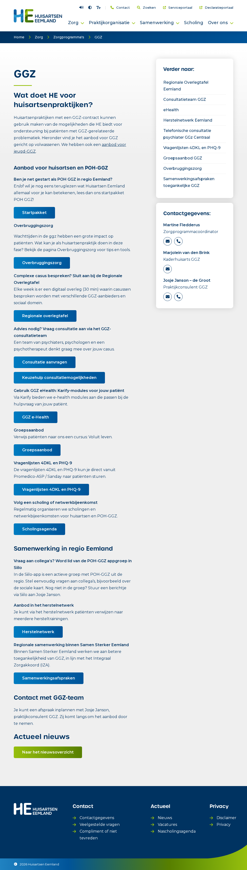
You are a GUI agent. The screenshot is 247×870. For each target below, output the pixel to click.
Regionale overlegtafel (45, 316)
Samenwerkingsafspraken (48, 678)
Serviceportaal (180, 7)
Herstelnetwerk (38, 632)
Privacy (224, 824)
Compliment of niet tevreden (98, 834)
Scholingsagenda (39, 529)
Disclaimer (226, 817)
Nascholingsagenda (177, 831)
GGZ (98, 37)
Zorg (39, 37)
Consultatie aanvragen (44, 362)
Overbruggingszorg (42, 262)
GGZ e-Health (35, 417)
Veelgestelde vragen (100, 824)
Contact (123, 7)
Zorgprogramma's (68, 37)
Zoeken (149, 7)
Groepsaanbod (37, 450)
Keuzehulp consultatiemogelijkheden (59, 377)
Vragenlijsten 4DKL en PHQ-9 (51, 489)
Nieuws (165, 817)
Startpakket (34, 212)
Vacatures (167, 824)
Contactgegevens (97, 817)
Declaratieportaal (219, 7)
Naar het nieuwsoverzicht (48, 752)
